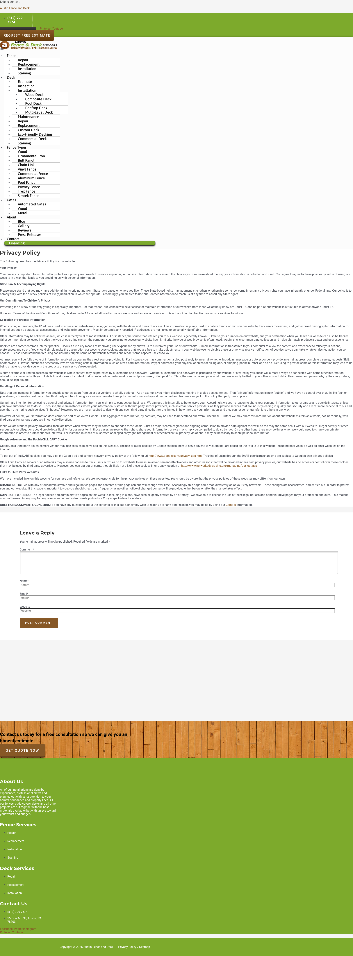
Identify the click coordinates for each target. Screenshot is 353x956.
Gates (11, 200)
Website (25, 606)
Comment (27, 549)
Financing (17, 243)
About (11, 217)
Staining (24, 73)
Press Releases (29, 234)
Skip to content (9, 1)
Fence (11, 55)
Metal (22, 213)
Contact (231, 505)
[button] (79, 55)
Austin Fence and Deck (15, 8)
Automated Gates (32, 204)
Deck (11, 77)
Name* (24, 581)
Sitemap (144, 947)
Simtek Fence (28, 195)
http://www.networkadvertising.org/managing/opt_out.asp (219, 465)
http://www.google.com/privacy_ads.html (175, 456)
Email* (24, 594)
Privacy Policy (127, 947)
